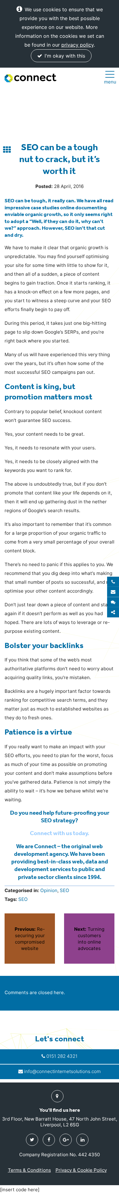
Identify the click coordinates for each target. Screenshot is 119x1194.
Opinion (48, 890)
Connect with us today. (59, 833)
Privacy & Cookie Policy (81, 1170)
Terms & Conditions (29, 1170)
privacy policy (77, 45)
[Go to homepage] (30, 78)
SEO (64, 890)
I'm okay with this (64, 56)
